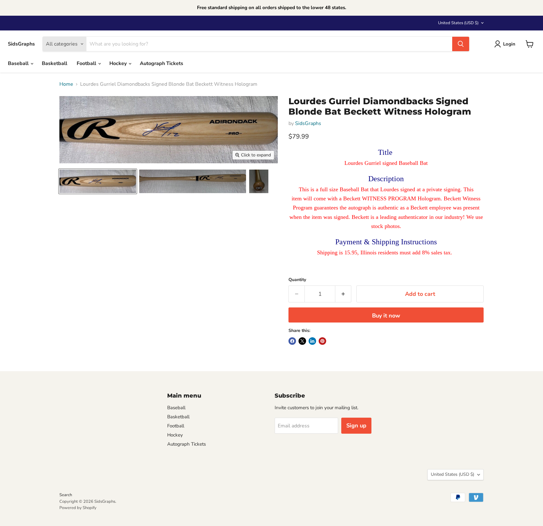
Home (66, 84)
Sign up (356, 425)
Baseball (19, 63)
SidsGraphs (308, 123)
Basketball (54, 63)
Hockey (118, 63)
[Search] (460, 44)
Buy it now (386, 315)
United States (458, 23)
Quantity (297, 279)
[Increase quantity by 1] (343, 294)
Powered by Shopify (77, 508)
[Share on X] (302, 341)
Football (87, 63)
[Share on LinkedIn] (312, 341)
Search (65, 495)
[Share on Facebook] (292, 341)
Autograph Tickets (161, 63)
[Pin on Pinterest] (322, 341)
